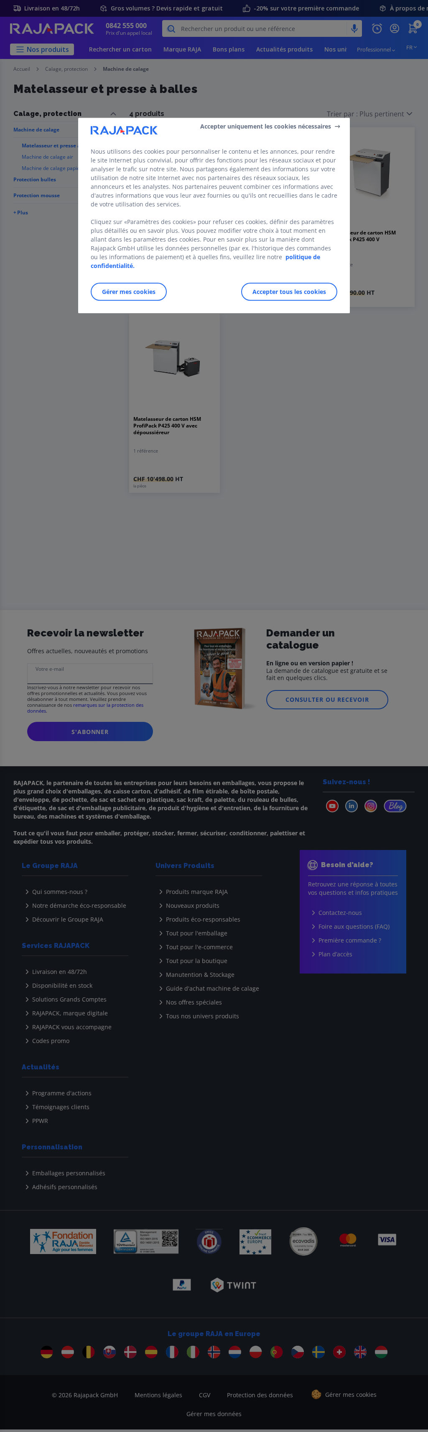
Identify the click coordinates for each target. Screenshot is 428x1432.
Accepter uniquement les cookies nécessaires (265, 126)
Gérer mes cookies (128, 292)
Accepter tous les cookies (289, 292)
